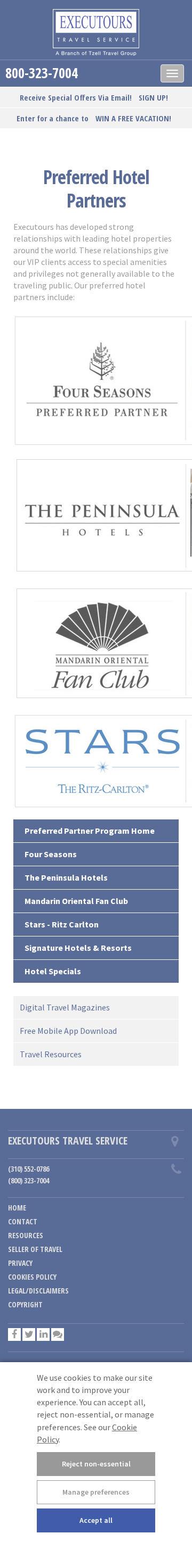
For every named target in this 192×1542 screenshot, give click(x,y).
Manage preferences (96, 1492)
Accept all (96, 1520)
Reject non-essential (96, 1464)
